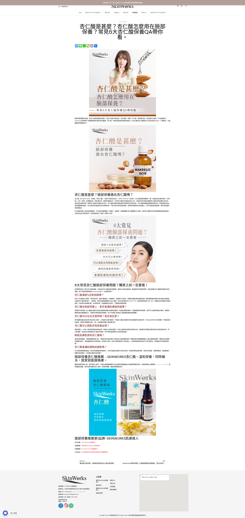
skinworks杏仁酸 (161, 364)
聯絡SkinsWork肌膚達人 (102, 489)
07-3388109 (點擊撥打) (71, 486)
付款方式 (112, 483)
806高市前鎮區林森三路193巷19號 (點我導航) (77, 489)
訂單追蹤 (112, 486)
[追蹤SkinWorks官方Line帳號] (71, 507)
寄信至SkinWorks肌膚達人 (91, 446)
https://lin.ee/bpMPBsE (78, 491)
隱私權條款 (113, 490)
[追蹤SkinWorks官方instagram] (66, 507)
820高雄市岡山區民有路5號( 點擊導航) (95, 452)
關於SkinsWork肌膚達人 (102, 481)
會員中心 (112, 480)
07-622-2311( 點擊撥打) (90, 449)
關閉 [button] (141, 3)
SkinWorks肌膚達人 (89, 442)
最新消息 (98, 485)
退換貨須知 (99, 493)
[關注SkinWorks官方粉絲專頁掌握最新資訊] (60, 507)
